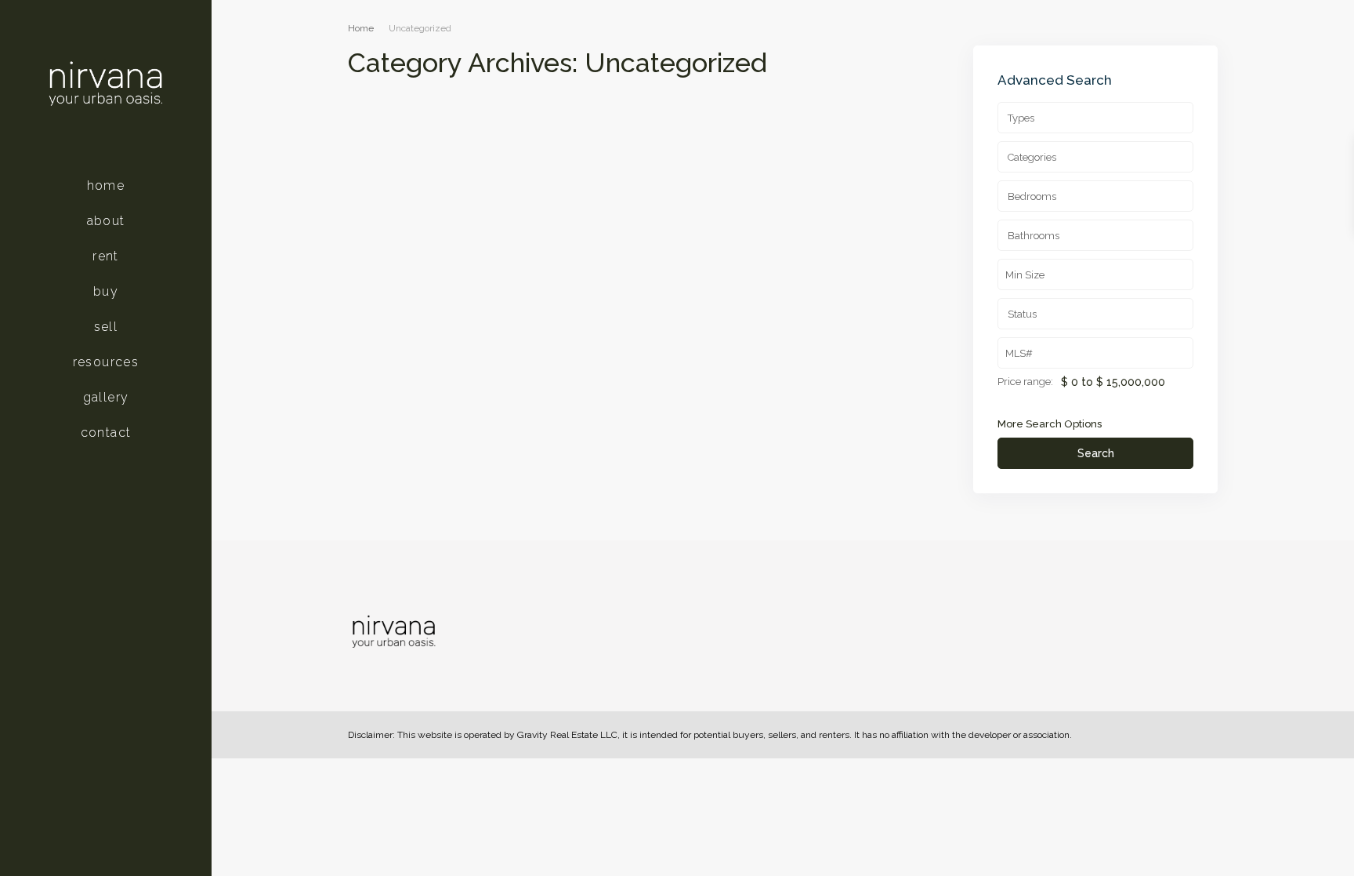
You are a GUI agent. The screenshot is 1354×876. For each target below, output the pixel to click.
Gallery (106, 397)
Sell (106, 326)
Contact (106, 432)
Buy (105, 291)
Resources (106, 361)
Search (1095, 453)
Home (106, 185)
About (106, 220)
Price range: (1025, 381)
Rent (105, 256)
